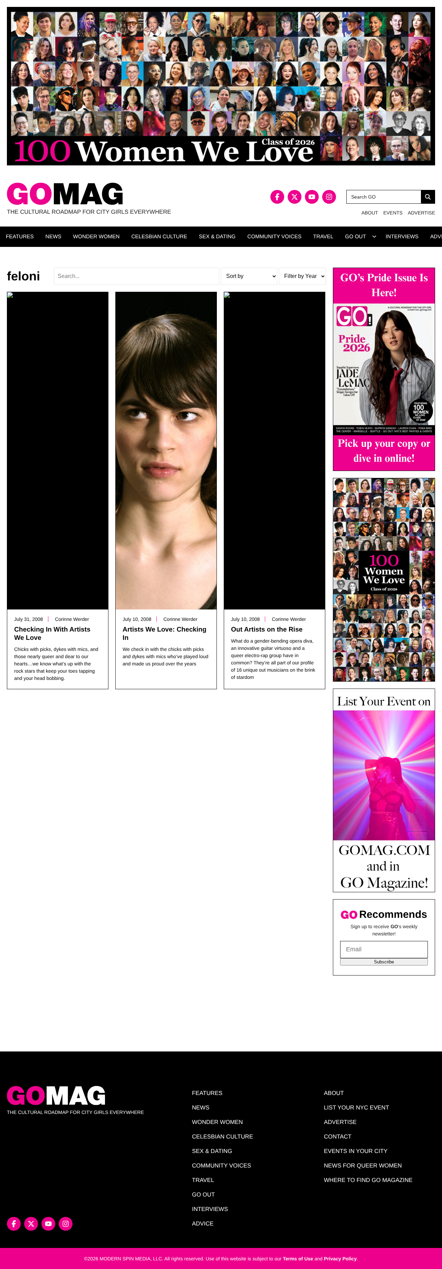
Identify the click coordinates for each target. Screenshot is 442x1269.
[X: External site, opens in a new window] (294, 197)
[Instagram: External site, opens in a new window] (329, 197)
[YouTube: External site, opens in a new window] (312, 197)
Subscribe (384, 961)
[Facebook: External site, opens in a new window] (277, 197)
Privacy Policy (340, 1258)
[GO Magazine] (114, 194)
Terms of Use (298, 1258)
